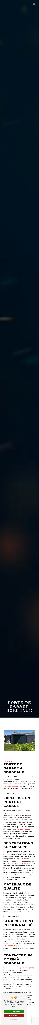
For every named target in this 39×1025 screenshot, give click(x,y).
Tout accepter (14, 1012)
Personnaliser (14, 1020)
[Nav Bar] (34, 4)
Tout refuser (14, 1016)
